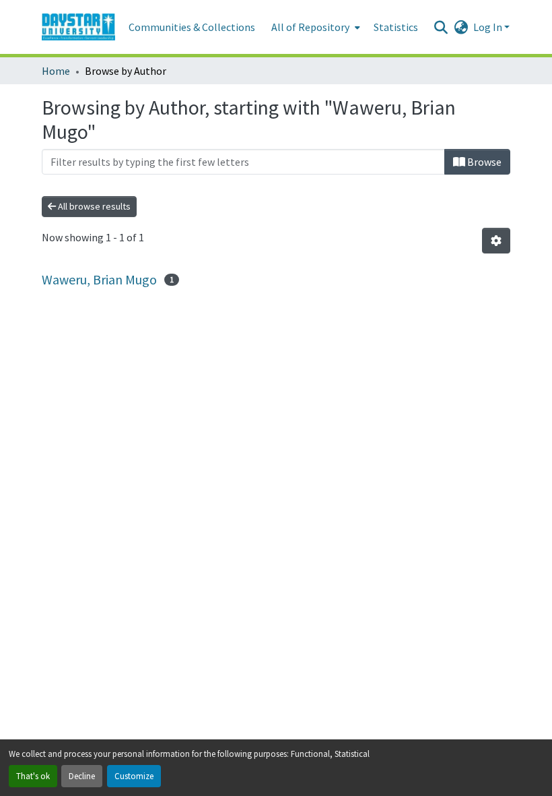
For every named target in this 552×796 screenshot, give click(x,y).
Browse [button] (483, 162)
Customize (133, 775)
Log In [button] (488, 27)
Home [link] (56, 71)
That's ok (33, 775)
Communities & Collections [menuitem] (192, 27)
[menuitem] (314, 27)
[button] (78, 26)
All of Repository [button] (310, 27)
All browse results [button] (93, 206)
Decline (82, 775)
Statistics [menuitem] (396, 27)
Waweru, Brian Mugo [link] (99, 279)
